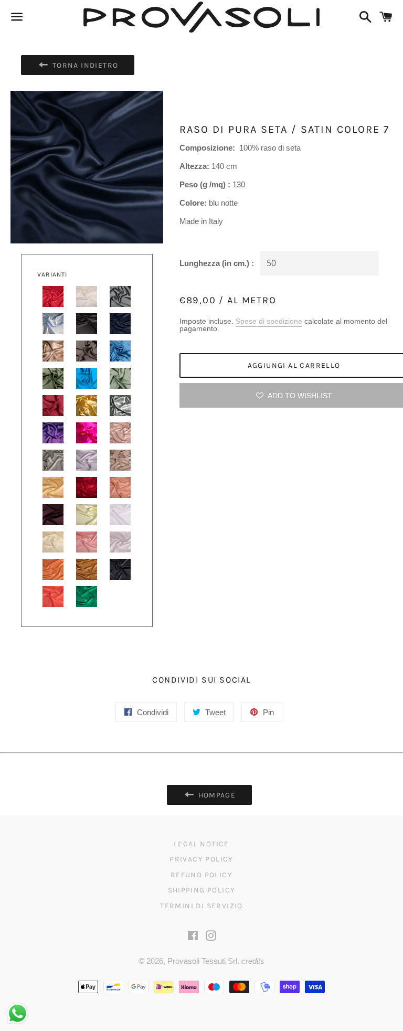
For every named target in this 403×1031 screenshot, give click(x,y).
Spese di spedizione (269, 321)
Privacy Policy (201, 859)
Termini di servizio (201, 905)
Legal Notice (201, 843)
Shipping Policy (202, 890)
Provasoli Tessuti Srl (202, 960)
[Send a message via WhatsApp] (17, 1013)
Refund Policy (201, 874)
